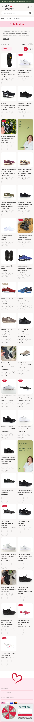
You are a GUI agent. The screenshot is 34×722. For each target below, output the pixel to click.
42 (19, 306)
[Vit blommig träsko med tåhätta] (8, 643)
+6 (6, 276)
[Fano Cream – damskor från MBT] (25, 353)
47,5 (6, 372)
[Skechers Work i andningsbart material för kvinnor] (25, 577)
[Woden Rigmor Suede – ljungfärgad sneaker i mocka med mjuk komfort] (8, 159)
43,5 (27, 306)
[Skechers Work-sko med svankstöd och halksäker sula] (8, 447)
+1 (22, 373)
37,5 (22, 275)
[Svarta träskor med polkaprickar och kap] (25, 386)
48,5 (3, 564)
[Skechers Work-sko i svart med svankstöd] (25, 480)
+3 (23, 309)
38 (6, 79)
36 (2, 112)
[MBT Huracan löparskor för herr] (25, 289)
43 (9, 434)
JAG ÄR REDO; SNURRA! (25, 715)
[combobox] (17, 13)
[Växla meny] (2, 7)
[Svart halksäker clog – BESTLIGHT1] (25, 225)
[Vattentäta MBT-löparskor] (25, 511)
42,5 (23, 306)
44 (30, 306)
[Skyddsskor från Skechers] (8, 480)
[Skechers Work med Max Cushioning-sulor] (25, 93)
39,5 (3, 115)
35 (19, 112)
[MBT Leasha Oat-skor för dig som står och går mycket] (8, 320)
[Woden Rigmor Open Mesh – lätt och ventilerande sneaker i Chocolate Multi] (25, 159)
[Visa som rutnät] (26, 49)
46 (13, 564)
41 (2, 82)
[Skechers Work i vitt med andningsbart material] (8, 544)
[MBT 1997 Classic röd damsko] (8, 289)
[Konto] (28, 7)
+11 (6, 115)
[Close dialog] (32, 704)
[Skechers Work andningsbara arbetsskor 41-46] (8, 610)
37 (2, 79)
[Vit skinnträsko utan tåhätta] (8, 386)
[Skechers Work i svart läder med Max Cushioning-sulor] (25, 320)
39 (9, 79)
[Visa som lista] (30, 49)
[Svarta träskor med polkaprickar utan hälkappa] (8, 126)
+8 (22, 214)
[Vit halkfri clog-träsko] (8, 225)
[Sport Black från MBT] (8, 256)
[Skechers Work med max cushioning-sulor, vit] (25, 60)
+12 (22, 532)
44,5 (19, 309)
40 (12, 79)
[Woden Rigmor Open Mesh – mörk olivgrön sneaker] (8, 192)
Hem (2, 19)
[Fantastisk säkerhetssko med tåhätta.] (8, 511)
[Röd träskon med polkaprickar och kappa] (25, 610)
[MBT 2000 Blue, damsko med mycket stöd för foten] (25, 256)
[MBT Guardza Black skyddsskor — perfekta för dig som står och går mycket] (8, 60)
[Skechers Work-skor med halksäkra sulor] (8, 577)
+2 (6, 149)
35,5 (19, 528)
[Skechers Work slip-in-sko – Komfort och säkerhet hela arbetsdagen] (25, 192)
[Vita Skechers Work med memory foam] (25, 417)
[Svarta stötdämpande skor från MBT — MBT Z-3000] (8, 93)
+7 (22, 115)
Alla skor (8, 19)
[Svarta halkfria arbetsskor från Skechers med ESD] (8, 353)
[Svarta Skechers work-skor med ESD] (8, 417)
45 (2, 437)
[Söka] (30, 13)
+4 (5, 82)
